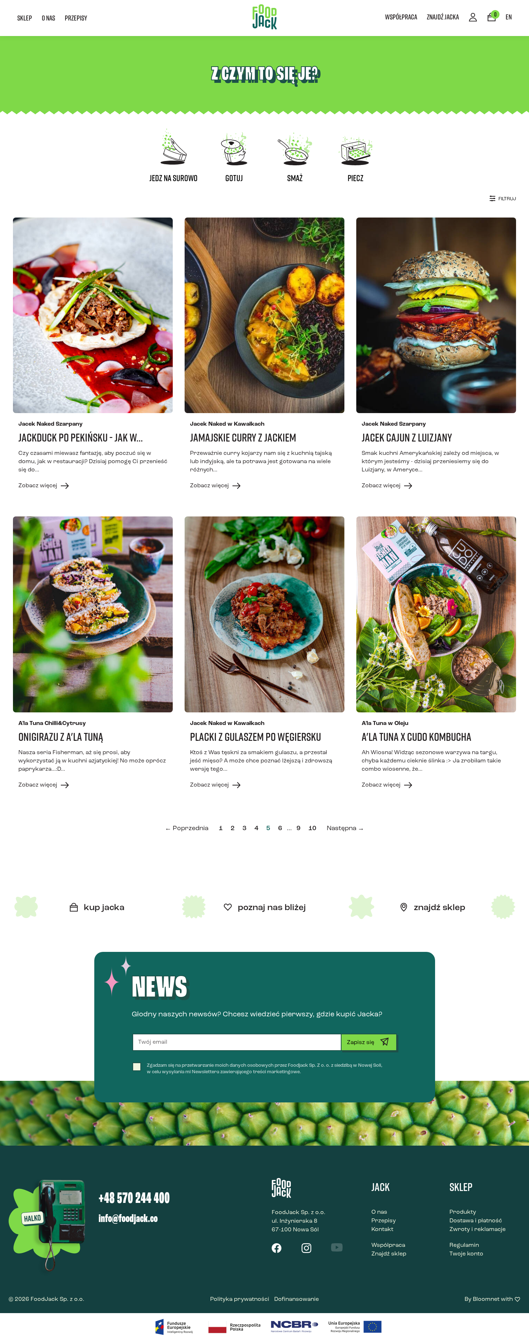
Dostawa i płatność (475, 1221)
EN (509, 17)
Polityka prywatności (239, 1299)
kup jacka (103, 908)
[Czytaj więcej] (93, 315)
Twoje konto (466, 1254)
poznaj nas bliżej (271, 908)
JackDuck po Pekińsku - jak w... (80, 437)
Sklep (24, 18)
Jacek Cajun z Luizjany (407, 437)
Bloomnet (486, 1299)
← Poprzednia (186, 828)
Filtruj (506, 199)
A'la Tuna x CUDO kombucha (416, 736)
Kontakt (382, 1229)
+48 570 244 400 (134, 1199)
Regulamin (464, 1245)
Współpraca (401, 17)
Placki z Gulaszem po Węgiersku (255, 736)
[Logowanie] (473, 18)
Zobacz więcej (38, 486)
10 (312, 828)
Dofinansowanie (296, 1299)
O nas (48, 18)
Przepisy (76, 18)
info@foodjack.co (128, 1219)
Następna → (345, 828)
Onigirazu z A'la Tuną (60, 736)
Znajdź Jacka (443, 17)
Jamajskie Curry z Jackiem (243, 437)
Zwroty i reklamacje (477, 1229)
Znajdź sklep (388, 1254)
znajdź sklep (438, 908)
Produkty (462, 1212)
